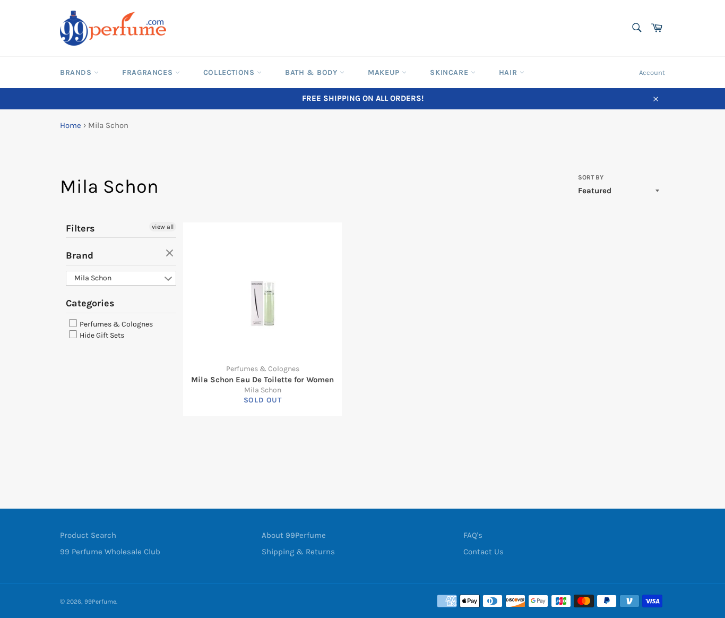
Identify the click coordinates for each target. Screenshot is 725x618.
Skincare (450, 72)
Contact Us (483, 551)
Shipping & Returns (298, 551)
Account (652, 72)
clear (171, 253)
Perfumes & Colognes (115, 324)
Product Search (88, 535)
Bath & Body (312, 72)
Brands (77, 72)
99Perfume (100, 601)
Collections (230, 72)
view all (163, 226)
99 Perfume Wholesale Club (110, 551)
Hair (509, 72)
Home (70, 125)
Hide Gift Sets (101, 335)
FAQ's (472, 535)
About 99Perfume (294, 535)
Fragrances (148, 72)
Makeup (385, 72)
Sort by (590, 177)
